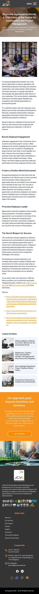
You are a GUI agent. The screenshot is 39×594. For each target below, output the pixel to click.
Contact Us (8, 532)
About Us (8, 517)
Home (5, 27)
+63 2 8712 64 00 (13, 552)
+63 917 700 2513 (13, 550)
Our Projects (9, 523)
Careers (7, 526)
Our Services (9, 520)
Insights (7, 529)
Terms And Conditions (12, 535)
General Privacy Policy (12, 538)
